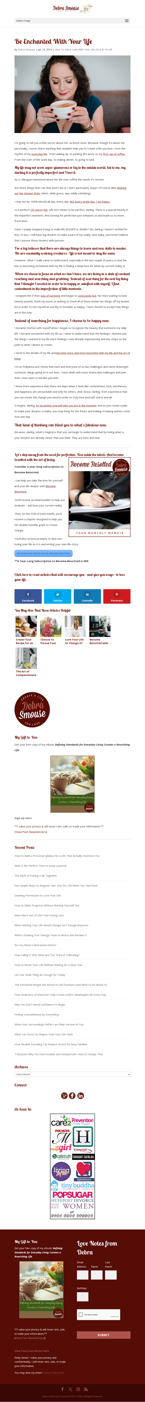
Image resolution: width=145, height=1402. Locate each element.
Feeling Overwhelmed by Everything (36, 1014)
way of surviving (50, 295)
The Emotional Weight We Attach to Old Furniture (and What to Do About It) (60, 984)
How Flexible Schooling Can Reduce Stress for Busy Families (51, 1044)
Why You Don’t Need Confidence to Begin (39, 1004)
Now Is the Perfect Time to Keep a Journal (40, 865)
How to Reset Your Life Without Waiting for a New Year (48, 965)
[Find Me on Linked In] (80, 1098)
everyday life (39, 154)
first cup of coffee (114, 154)
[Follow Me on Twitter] (64, 1098)
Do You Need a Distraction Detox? (35, 945)
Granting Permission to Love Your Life (37, 895)
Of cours (35, 209)
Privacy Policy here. (54, 1372)
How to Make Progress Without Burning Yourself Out (46, 905)
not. (45, 209)
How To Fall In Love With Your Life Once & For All (83, 49)
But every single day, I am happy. (90, 201)
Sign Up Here (23, 818)
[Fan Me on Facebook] (72, 1098)
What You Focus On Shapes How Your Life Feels (43, 1034)
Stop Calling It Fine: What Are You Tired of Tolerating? (47, 955)
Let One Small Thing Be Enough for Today (39, 975)
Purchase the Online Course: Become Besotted (43, 553)
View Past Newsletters (30, 832)
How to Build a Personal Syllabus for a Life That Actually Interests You (57, 855)
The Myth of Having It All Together (35, 875)
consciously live (87, 295)
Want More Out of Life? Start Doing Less (39, 915)
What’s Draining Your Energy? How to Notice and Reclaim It (50, 935)
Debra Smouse (26, 49)
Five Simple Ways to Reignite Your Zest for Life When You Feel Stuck (56, 885)
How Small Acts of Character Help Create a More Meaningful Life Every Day (60, 994)
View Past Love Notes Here (31, 1351)
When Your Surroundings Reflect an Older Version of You (48, 1024)
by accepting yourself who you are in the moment (66, 405)
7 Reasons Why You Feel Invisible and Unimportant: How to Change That (58, 1054)
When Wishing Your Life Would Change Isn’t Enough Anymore (51, 925)
